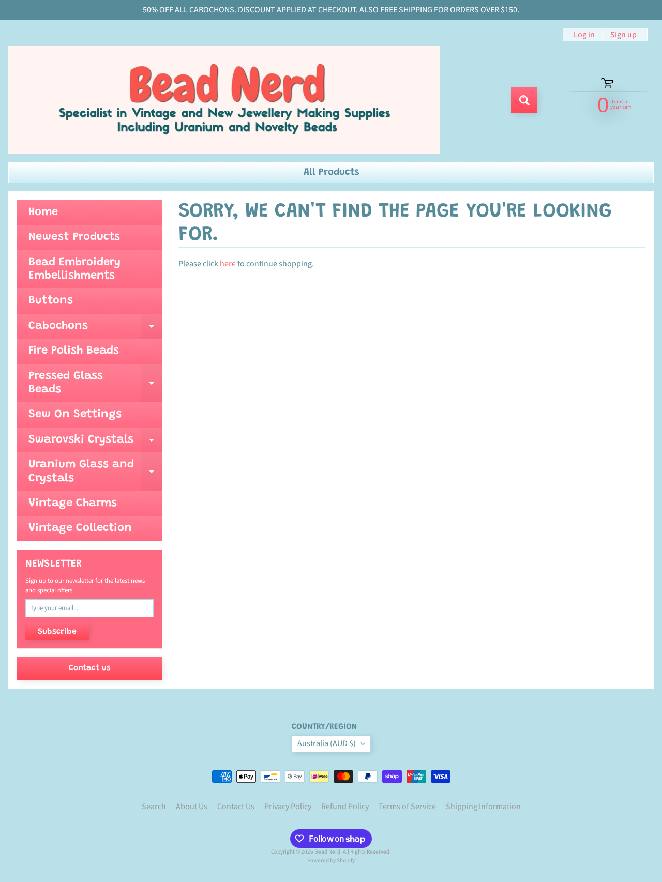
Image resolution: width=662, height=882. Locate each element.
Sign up (623, 35)
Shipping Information (483, 806)
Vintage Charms (72, 503)
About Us (191, 806)
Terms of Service (407, 806)
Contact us (89, 668)
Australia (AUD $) (326, 743)
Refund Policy (345, 806)
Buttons (50, 301)
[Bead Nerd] (224, 100)
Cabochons (95, 330)
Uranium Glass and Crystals (95, 472)
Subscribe (57, 632)
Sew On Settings (75, 414)
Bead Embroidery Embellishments (74, 269)
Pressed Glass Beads (95, 384)
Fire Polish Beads (73, 351)
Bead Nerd (327, 852)
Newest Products (74, 237)
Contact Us (235, 806)
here (228, 263)
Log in (584, 35)
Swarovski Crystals (95, 443)
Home (43, 212)
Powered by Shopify (331, 860)
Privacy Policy (287, 806)
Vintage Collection (80, 528)
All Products (331, 172)
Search (154, 806)
